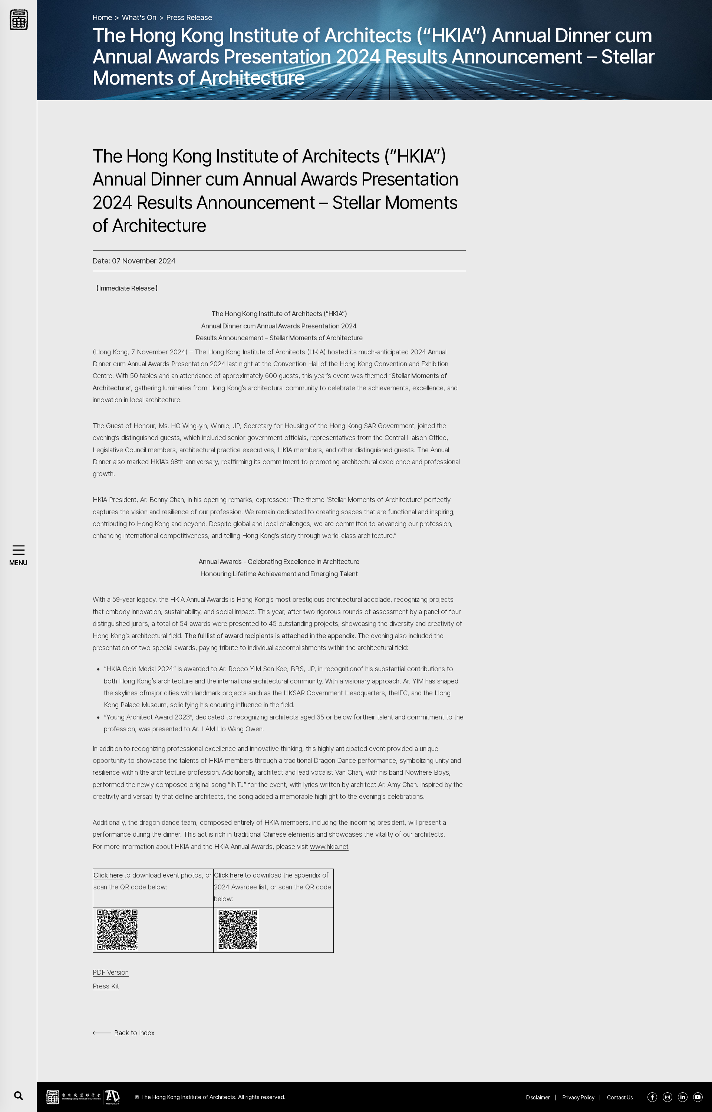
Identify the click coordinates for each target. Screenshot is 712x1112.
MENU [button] (18, 563)
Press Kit (106, 986)
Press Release (189, 17)
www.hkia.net (329, 846)
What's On (139, 17)
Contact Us (620, 1097)
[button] (18, 550)
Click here (108, 875)
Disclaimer (538, 1097)
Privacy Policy (578, 1097)
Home (102, 17)
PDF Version (111, 972)
